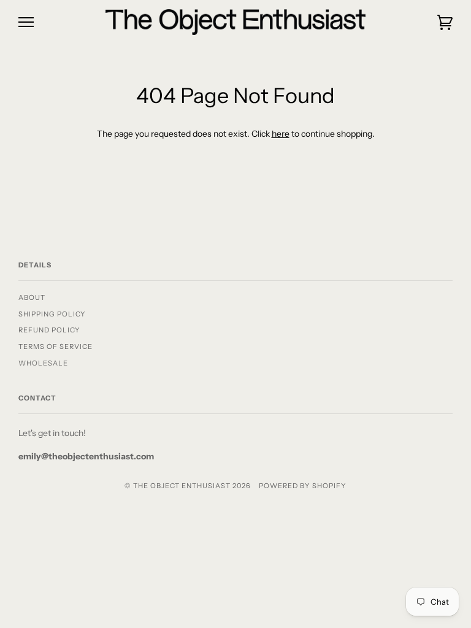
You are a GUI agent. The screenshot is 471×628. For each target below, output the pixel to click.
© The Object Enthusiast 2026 (187, 485)
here (280, 133)
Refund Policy (49, 330)
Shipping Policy (52, 314)
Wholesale (43, 363)
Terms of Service (55, 346)
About (31, 297)
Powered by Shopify (303, 485)
